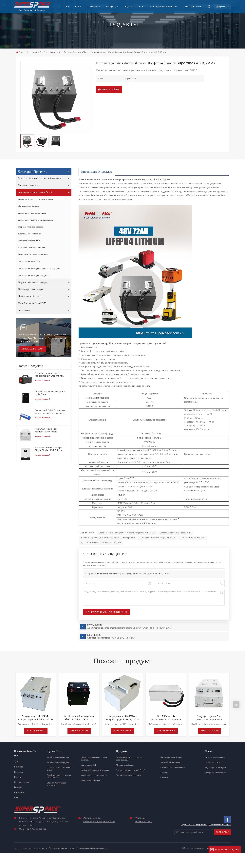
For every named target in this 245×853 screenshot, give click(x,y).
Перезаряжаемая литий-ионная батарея (60, 769)
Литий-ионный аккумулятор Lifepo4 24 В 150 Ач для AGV (79, 718)
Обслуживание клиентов (215, 773)
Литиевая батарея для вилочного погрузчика (39, 269)
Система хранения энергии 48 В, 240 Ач (50, 393)
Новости (17, 777)
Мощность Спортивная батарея (33, 255)
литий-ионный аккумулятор (59, 757)
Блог (141, 7)
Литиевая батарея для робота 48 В (175, 533)
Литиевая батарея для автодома (33, 276)
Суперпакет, (85, 344)
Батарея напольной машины (31, 248)
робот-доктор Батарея (90, 780)
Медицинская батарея (29, 185)
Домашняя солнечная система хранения (94, 759)
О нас (78, 7)
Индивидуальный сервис (215, 768)
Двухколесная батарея (28, 206)
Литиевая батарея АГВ (75, 52)
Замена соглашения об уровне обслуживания (40, 178)
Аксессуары (24, 310)
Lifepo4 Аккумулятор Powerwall (56, 784)
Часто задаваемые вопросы (163, 7)
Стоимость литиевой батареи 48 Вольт (158, 538)
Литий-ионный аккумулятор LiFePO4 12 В (59, 776)
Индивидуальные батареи (31, 289)
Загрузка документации (215, 757)
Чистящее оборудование (29, 234)
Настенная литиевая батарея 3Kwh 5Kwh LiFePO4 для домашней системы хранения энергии (49, 449)
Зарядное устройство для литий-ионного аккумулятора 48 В (108, 538)
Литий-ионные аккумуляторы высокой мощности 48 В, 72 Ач (127, 533)
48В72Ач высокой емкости (192, 538)
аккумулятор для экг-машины (94, 775)
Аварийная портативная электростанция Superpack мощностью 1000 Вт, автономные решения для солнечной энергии (49, 374)
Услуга (127, 7)
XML (72, 848)
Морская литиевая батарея (30, 227)
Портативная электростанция (32, 282)
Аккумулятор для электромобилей (43, 52)
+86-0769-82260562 (36, 829)
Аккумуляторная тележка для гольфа (35, 220)
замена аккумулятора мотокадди (95, 770)
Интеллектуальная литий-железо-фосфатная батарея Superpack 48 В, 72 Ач (132, 574)
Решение (93, 7)
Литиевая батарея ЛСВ (29, 262)
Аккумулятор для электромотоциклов (35, 199)
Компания (18, 767)
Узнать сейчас (110, 90)
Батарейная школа (212, 763)
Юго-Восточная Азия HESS (32, 303)
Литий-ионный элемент (30, 296)
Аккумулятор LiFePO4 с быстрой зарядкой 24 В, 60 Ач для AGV (35, 718)
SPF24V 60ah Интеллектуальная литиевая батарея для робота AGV (165, 718)
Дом (67, 7)
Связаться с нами (192, 7)
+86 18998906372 (143, 822)
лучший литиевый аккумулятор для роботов (101, 543)
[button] (9, 704)
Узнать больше (42, 381)
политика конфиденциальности (93, 848)
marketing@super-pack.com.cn (99, 822)
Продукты (111, 7)
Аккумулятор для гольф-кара (32, 213)
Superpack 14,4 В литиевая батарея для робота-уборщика (50, 411)
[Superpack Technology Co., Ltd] (33, 11)
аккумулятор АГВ (88, 765)
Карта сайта (19, 792)
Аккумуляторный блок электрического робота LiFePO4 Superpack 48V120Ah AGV (46, 430)
